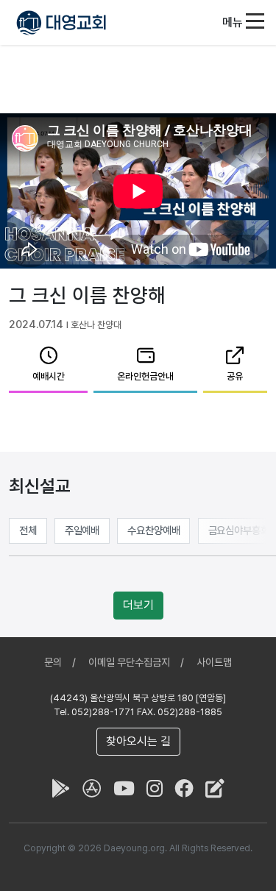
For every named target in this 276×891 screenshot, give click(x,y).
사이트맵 (214, 662)
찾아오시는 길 (138, 741)
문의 (53, 662)
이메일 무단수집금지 (129, 662)
